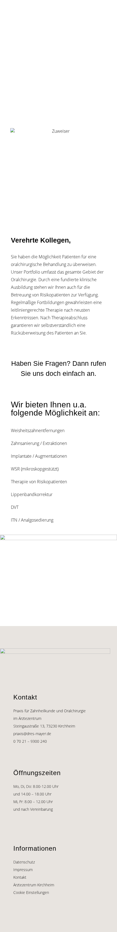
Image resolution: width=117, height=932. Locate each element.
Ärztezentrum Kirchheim (33, 884)
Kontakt (19, 877)
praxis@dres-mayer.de (32, 733)
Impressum (23, 869)
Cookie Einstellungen (31, 892)
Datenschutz (24, 862)
